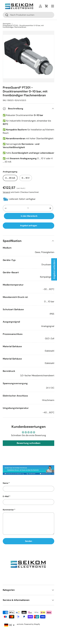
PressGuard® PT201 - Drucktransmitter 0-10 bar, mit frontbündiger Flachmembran (23, 26)
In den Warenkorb (29, 216)
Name (5, 483)
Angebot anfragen (28, 225)
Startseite (7, 24)
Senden (28, 541)
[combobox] (28, 15)
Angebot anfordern (54, 269)
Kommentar (8, 509)
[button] (46, 6)
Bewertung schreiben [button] (28, 443)
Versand (6, 192)
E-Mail (6, 496)
